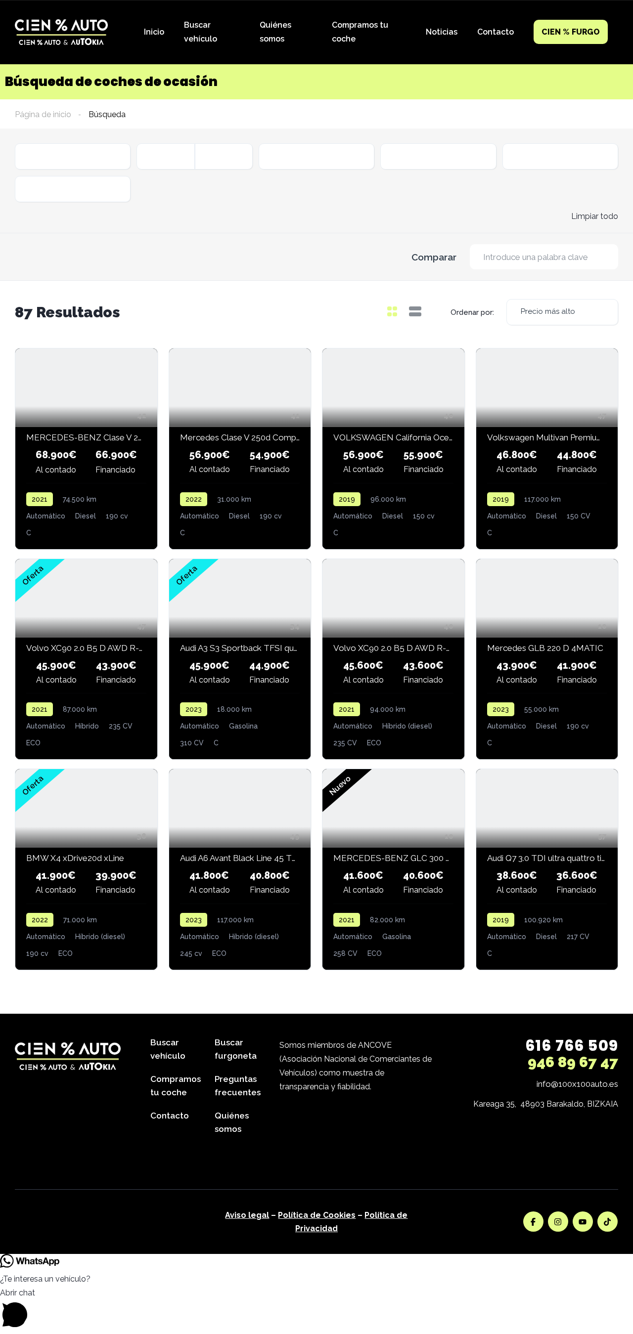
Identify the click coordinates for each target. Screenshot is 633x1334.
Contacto (495, 32)
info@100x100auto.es (577, 1084)
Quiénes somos (275, 31)
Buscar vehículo (200, 31)
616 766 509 (571, 1045)
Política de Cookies (317, 1215)
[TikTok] (607, 1221)
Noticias (441, 32)
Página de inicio (43, 114)
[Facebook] (533, 1221)
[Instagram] (558, 1221)
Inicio (154, 32)
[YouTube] (583, 1221)
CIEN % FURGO (571, 32)
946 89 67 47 (573, 1062)
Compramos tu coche (360, 31)
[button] (316, 1310)
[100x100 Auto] (61, 32)
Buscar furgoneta (236, 1049)
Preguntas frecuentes (238, 1085)
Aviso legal (247, 1215)
